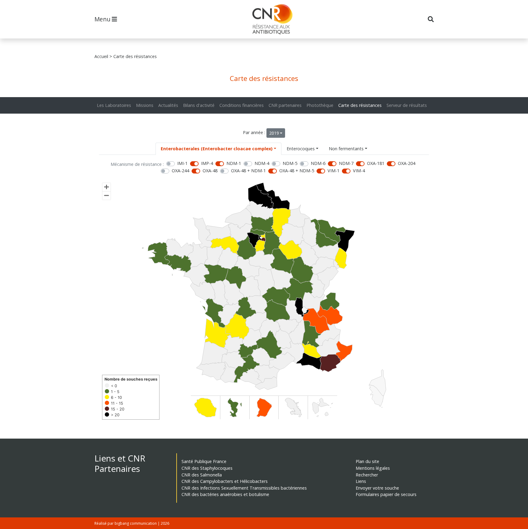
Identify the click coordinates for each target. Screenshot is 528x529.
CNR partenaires (285, 105)
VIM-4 (359, 170)
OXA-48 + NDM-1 (248, 170)
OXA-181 (375, 163)
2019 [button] (274, 133)
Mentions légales (373, 468)
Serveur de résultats (407, 105)
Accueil (101, 56)
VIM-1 (333, 170)
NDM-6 (318, 163)
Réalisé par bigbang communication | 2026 (131, 523)
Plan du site (367, 461)
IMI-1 (182, 163)
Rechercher (367, 475)
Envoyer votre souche (377, 488)
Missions (144, 105)
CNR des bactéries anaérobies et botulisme (225, 494)
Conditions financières (241, 105)
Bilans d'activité (199, 105)
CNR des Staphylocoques (207, 468)
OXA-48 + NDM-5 (296, 170)
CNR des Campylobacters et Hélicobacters (225, 481)
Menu (103, 19)
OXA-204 (406, 163)
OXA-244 (180, 170)
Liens (361, 481)
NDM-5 (290, 163)
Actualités (168, 105)
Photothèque (319, 105)
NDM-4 (262, 163)
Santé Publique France (204, 461)
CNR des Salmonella (202, 475)
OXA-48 (210, 170)
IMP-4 (207, 163)
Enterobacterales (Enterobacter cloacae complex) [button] (217, 148)
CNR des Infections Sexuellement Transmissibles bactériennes (244, 488)
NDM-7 (346, 163)
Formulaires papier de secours (386, 494)
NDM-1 (233, 163)
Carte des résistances (360, 105)
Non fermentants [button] (346, 148)
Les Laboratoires (114, 105)
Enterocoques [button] (301, 148)
